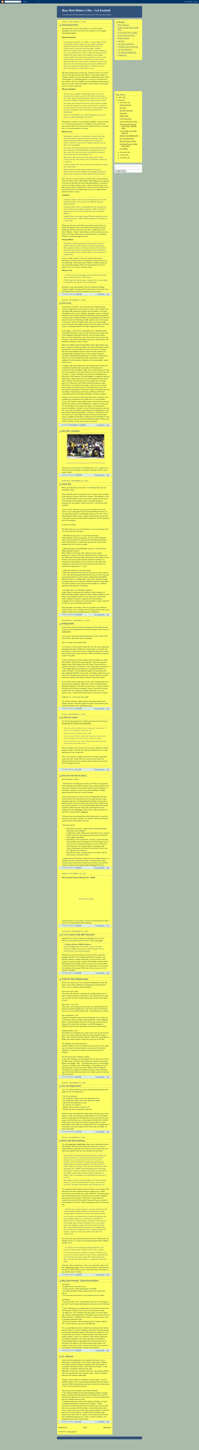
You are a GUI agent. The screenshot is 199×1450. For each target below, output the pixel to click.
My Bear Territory (123, 38)
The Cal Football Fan (125, 50)
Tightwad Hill (66, 632)
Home (85, 1427)
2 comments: (100, 1350)
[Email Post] (107, 294)
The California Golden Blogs (127, 52)
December (123, 102)
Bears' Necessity (123, 25)
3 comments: (100, 973)
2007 (120, 97)
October (123, 155)
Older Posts (107, 1427)
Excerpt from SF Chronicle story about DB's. (77, 723)
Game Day (66, 484)
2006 (120, 100)
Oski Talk (121, 41)
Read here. (78, 810)
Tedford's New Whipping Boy (75, 979)
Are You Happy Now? (71, 1086)
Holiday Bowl (68, 624)
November (123, 152)
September (124, 158)
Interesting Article (70, 25)
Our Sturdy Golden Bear (126, 44)
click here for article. (69, 33)
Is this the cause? (70, 717)
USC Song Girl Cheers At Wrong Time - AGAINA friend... (128, 126)
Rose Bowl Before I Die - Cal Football (86, 10)
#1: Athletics (67, 1356)
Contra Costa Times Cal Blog (127, 32)
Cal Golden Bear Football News (75, 1144)
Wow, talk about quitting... (74, 1141)
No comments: (100, 475)
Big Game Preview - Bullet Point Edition (80, 1281)
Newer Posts (62, 1427)
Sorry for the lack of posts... (75, 775)
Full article (98, 940)
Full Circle (66, 303)
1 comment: (101, 294)
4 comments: (100, 925)
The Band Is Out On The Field (128, 47)
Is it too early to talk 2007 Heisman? (78, 935)
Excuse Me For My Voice (126, 35)
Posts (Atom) (72, 1432)
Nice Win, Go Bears (71, 431)
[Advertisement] (128, 76)
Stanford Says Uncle (72, 1267)
